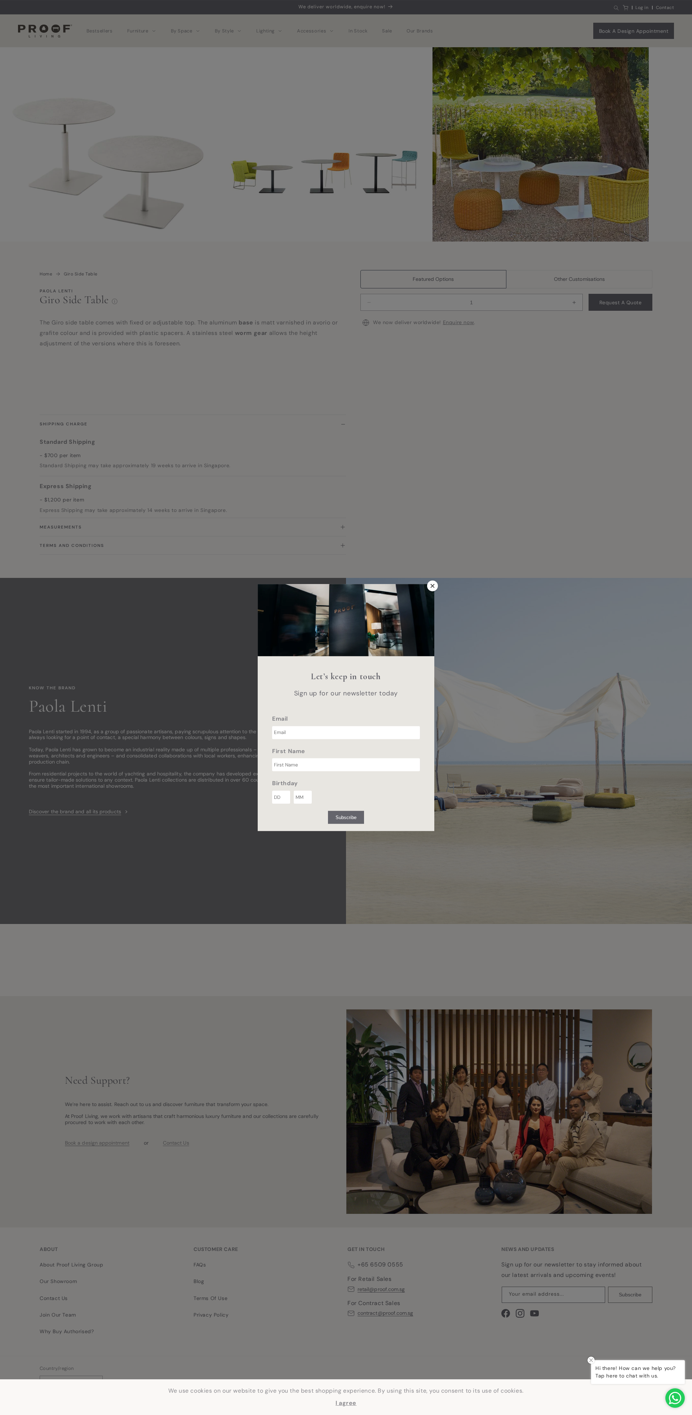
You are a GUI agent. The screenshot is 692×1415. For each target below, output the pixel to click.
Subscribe (346, 817)
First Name (288, 751)
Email (280, 718)
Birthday (285, 783)
